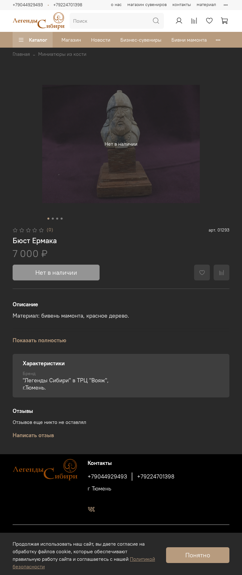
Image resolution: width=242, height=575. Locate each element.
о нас (116, 4)
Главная (21, 54)
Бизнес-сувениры (140, 40)
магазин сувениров (147, 4)
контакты (181, 4)
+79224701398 (67, 5)
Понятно (197, 555)
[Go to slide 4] (62, 219)
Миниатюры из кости (62, 54)
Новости (100, 40)
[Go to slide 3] (57, 219)
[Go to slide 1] (48, 219)
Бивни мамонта (189, 40)
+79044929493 (28, 5)
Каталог (38, 40)
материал (206, 4)
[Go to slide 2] (53, 219)
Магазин (71, 40)
